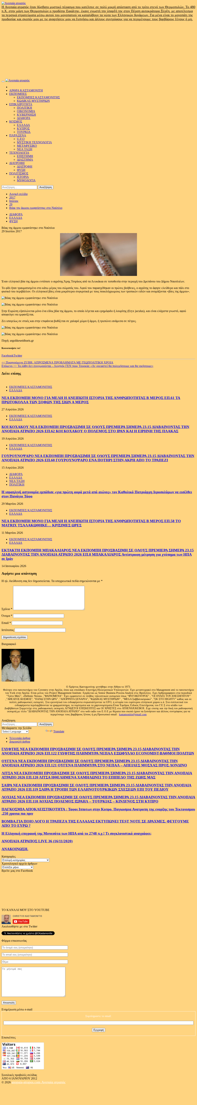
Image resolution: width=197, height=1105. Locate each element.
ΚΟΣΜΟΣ (15, 121)
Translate (58, 731)
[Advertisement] (98, 50)
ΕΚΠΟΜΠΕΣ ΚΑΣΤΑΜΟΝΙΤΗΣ (38, 97)
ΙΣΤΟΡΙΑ (23, 176)
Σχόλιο (7, 609)
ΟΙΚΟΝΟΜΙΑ (26, 111)
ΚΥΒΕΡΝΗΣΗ (26, 114)
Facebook (7, 355)
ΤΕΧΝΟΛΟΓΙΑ (19, 152)
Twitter (17, 355)
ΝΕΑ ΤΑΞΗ (24, 149)
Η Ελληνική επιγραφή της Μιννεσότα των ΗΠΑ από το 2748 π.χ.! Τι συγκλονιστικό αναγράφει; (76, 833)
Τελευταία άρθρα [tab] (19, 738)
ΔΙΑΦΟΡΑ (23, 118)
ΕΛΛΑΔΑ (23, 125)
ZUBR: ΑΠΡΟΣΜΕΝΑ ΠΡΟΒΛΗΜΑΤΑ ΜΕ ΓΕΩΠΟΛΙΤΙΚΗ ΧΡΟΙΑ (57, 362)
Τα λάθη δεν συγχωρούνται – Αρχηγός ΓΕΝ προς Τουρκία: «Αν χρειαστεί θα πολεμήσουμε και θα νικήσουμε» (77, 366)
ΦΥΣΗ (21, 170)
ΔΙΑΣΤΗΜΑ (25, 159)
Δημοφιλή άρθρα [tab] (19, 741)
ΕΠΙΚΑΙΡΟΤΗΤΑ (20, 104)
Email (6, 622)
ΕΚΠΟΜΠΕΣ (18, 93)
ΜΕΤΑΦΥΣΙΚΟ (27, 145)
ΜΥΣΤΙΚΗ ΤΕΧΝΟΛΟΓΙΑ (34, 142)
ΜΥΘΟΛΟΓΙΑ (26, 180)
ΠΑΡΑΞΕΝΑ (17, 135)
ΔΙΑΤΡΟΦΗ (17, 163)
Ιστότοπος (8, 630)
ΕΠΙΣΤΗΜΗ (25, 156)
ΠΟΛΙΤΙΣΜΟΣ (18, 173)
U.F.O (21, 138)
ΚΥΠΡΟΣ (23, 128)
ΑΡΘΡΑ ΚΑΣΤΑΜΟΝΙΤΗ (26, 90)
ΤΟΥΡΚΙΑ (24, 132)
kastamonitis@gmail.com (133, 714)
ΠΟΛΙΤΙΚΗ (24, 107)
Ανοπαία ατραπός (53, 1082)
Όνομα (7, 615)
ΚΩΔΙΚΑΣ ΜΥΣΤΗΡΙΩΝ (33, 100)
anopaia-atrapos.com (26, 1082)
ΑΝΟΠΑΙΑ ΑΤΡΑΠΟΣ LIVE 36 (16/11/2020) (37, 841)
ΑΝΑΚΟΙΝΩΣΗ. (15, 849)
